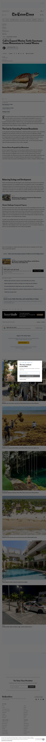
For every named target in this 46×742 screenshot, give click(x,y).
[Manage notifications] (43, 739)
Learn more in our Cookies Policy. (6, 740)
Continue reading (23, 379)
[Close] (40, 362)
